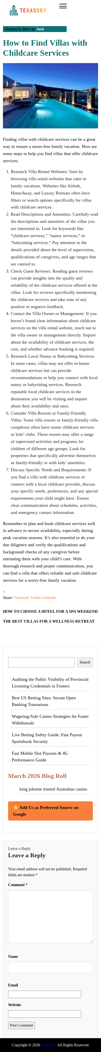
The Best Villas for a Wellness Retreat (49, 621)
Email (13, 985)
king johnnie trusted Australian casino (53, 789)
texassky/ (48, 1045)
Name (13, 956)
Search (14, 654)
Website (14, 1005)
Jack (40, 29)
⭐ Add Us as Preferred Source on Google (45, 811)
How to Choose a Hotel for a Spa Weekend (50, 611)
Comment (17, 885)
